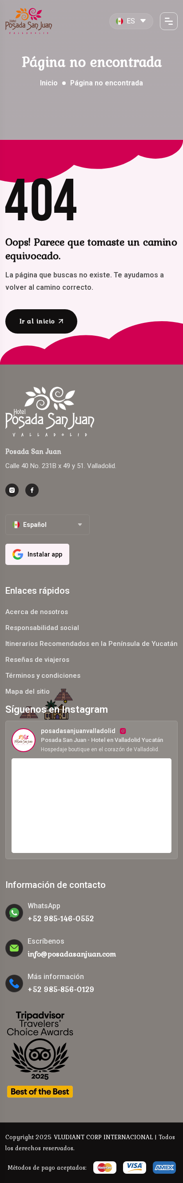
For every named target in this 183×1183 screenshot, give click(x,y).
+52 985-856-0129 (61, 989)
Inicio (49, 83)
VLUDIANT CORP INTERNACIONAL (103, 1137)
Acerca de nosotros (36, 612)
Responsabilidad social (42, 628)
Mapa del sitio (27, 691)
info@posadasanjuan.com (72, 954)
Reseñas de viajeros (37, 660)
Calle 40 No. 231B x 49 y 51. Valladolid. (60, 466)
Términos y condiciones (42, 676)
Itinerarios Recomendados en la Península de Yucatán (91, 644)
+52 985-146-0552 (61, 918)
